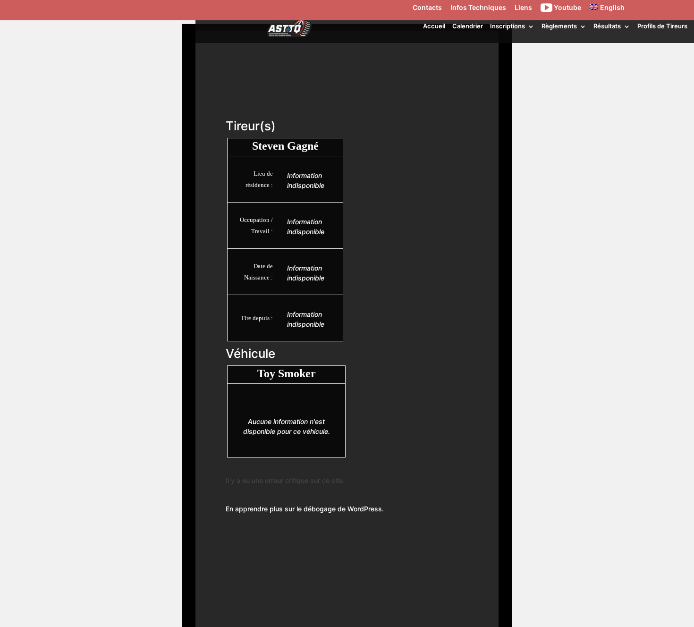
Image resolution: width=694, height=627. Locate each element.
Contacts (427, 8)
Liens (523, 8)
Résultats (607, 26)
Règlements (559, 26)
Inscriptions (507, 26)
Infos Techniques (478, 8)
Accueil (434, 26)
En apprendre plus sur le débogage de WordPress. (305, 509)
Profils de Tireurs (662, 26)
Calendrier (467, 26)
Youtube (566, 8)
